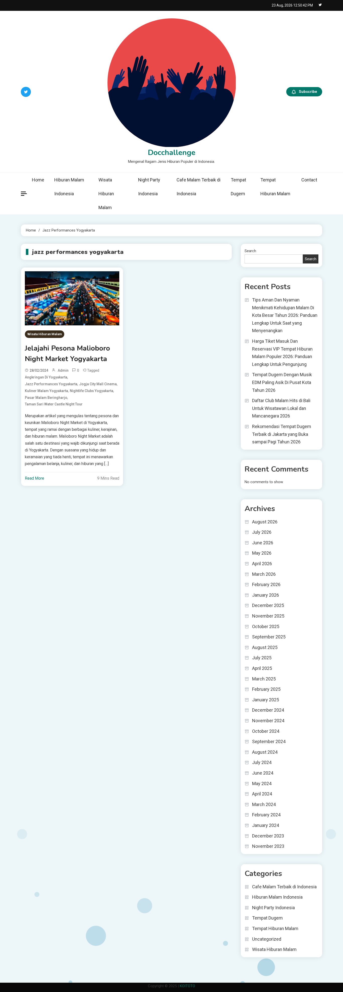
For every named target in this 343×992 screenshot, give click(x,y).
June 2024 (262, 773)
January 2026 (265, 595)
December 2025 (268, 605)
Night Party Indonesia (149, 186)
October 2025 (265, 626)
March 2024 (264, 804)
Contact (309, 179)
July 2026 (261, 532)
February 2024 (266, 814)
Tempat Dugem (238, 186)
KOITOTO (187, 986)
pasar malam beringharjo (46, 398)
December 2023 (268, 835)
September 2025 (268, 636)
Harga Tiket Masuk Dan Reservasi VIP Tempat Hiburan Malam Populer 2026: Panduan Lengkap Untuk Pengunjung (282, 352)
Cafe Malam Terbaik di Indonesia (198, 186)
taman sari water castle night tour (54, 404)
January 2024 (265, 825)
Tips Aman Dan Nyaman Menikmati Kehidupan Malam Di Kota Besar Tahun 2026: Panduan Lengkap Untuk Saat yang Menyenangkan (284, 315)
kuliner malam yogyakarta (46, 391)
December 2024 (268, 710)
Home (38, 179)
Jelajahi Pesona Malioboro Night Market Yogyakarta (67, 354)
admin (63, 370)
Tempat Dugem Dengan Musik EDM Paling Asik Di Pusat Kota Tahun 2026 (282, 382)
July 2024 (261, 762)
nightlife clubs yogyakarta (91, 391)
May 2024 (261, 783)
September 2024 (268, 741)
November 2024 (268, 720)
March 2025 (264, 678)
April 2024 (262, 793)
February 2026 (266, 584)
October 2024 (265, 731)
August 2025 (264, 647)
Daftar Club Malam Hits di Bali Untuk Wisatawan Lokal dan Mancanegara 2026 (281, 408)
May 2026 (261, 553)
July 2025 (261, 657)
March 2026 (264, 574)
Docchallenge (171, 152)
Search (250, 251)
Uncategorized (266, 939)
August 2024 (264, 752)
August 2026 (264, 521)
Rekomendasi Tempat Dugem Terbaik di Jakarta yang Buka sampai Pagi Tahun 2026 (281, 434)
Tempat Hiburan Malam (275, 186)
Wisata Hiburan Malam (106, 193)
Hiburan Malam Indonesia (69, 186)
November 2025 (268, 616)
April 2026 (262, 563)
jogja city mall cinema (98, 384)
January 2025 (265, 699)
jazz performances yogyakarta (51, 384)
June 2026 (262, 542)
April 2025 (262, 668)
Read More (34, 478)
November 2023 (268, 846)
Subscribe (308, 91)
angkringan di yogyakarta (46, 377)
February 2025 (266, 689)
